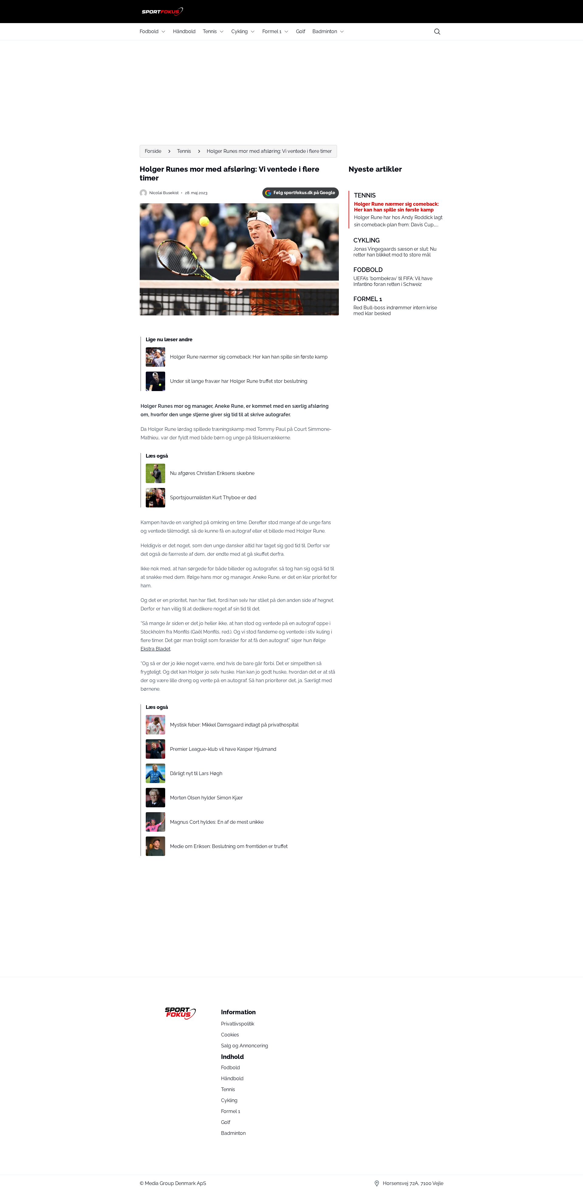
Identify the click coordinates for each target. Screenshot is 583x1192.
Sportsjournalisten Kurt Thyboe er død (213, 497)
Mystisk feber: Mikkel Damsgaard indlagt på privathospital (234, 725)
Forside (153, 151)
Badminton (324, 31)
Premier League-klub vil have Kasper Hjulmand (223, 749)
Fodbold (149, 31)
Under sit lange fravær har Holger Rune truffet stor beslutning (238, 381)
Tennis (210, 31)
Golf (300, 31)
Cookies (230, 1035)
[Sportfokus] (291, 11)
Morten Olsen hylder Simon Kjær (206, 798)
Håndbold (184, 31)
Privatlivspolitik (237, 1024)
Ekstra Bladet (155, 649)
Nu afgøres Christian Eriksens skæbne (212, 473)
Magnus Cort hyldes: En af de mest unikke (217, 822)
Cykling (239, 31)
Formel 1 (271, 31)
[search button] (437, 32)
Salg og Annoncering (244, 1046)
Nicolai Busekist (164, 193)
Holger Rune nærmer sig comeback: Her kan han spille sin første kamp (249, 357)
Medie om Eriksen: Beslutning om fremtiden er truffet (229, 846)
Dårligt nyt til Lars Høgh (196, 773)
